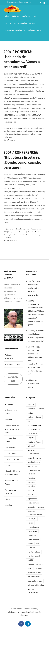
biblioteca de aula (34, 425)
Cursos (7, 465)
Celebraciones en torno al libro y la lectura (12, 428)
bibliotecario (32, 434)
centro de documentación (33, 452)
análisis (30, 413)
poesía (30, 569)
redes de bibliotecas (35, 581)
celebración (32, 446)
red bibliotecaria (34, 577)
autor (30, 421)
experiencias (32, 499)
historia (36, 235)
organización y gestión (36, 564)
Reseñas (8, 505)
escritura (31, 490)
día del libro (32, 478)
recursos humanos (34, 573)
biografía (31, 438)
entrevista (31, 486)
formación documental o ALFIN (35, 513)
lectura (30, 544)
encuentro (31, 482)
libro (37, 544)
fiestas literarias (33, 503)
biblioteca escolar (10, 134)
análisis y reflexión (34, 417)
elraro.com (24, 615)
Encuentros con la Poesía (12, 482)
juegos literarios (33, 540)
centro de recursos (34, 458)
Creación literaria (12, 459)
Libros (7, 499)
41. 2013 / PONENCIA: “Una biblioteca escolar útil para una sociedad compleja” (36, 336)
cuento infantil (33, 466)
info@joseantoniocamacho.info (19, 2)
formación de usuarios (36, 507)
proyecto (38, 569)
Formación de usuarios (10, 491)
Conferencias (21, 131)
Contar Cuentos (11, 453)
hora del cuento (33, 527)
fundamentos (21, 134)
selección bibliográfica (36, 585)
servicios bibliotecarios (33, 591)
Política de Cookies (12, 364)
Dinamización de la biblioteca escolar (12, 473)
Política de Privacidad (9, 357)
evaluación (31, 495)
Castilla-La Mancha (34, 442)
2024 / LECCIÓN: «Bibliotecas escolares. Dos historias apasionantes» (34, 288)
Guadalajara (32, 519)
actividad (31, 405)
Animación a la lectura (11, 412)
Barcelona (38, 131)
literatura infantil (34, 552)
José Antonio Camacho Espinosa (17, 128)
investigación (32, 531)
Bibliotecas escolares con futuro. (33, 383)
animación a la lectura (36, 409)
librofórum (32, 548)
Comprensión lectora (10, 440)
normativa (30, 134)
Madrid (30, 560)
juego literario (33, 535)
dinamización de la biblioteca (34, 472)
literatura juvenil (34, 556)
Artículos (8, 420)
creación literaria (34, 462)
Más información (9, 140)
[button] (6, 37)
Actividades (9, 404)
